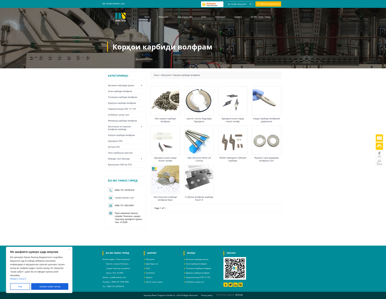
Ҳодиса (238, 16)
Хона (146, 16)
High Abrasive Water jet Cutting (199, 159)
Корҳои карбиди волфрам (186, 75)
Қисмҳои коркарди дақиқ (121, 85)
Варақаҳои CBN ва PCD (120, 164)
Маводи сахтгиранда (119, 158)
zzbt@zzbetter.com (115, 3)
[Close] (69, 249)
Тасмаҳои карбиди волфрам (122, 97)
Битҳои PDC (114, 146)
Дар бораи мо (184, 16)
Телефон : (107, 282)
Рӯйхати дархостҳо (269, 3)
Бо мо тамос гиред (261, 16)
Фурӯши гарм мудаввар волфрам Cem (266, 159)
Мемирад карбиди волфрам (122, 120)
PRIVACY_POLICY (18, 278)
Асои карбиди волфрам (120, 91)
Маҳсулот (163, 16)
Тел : (105, 286)
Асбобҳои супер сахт (118, 114)
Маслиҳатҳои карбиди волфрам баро (165, 198)
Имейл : (106, 277)
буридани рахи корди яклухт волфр (233, 120)
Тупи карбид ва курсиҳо (120, 152)
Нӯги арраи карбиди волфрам (165, 120)
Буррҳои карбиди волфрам (122, 103)
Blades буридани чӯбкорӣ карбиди (233, 159)
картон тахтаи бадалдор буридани (199, 120)
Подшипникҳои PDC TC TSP (122, 108)
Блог (203, 16)
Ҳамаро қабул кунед (49, 286)
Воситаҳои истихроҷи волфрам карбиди (119, 128)
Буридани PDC (115, 141)
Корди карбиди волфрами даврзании (266, 120)
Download (220, 16)
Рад (20, 286)
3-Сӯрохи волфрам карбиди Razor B (199, 198)
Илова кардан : (109, 259)
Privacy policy (206, 295)
